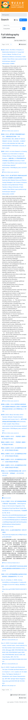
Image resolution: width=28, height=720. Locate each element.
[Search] (23, 28)
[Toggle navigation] (3, 9)
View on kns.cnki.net (8, 526)
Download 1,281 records (18, 694)
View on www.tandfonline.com (11, 639)
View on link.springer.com (10, 685)
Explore (23, 20)
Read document (7, 497)
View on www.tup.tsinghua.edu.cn (12, 562)
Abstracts (23, 44)
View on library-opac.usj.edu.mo (11, 130)
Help (16, 20)
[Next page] (11, 44)
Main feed (23, 698)
